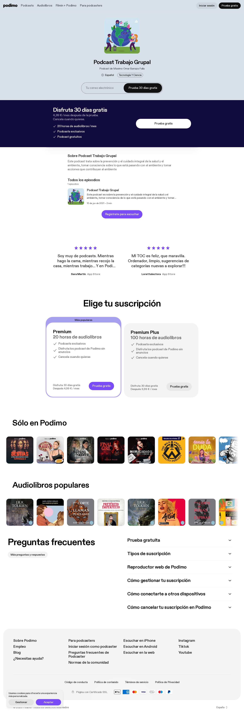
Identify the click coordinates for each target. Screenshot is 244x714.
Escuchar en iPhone (139, 640)
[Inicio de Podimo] (10, 5)
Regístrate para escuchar (122, 214)
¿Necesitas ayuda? (28, 658)
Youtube (185, 652)
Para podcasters (91, 5)
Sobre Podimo (25, 640)
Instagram (186, 640)
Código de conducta (76, 682)
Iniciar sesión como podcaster (92, 646)
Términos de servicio (136, 682)
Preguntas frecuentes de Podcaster (88, 654)
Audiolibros (44, 5)
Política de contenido (106, 682)
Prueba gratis (230, 5)
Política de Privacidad (167, 682)
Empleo (19, 646)
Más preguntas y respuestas (28, 554)
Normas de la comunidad (88, 662)
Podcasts (27, 5)
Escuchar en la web (139, 652)
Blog (17, 652)
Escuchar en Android (140, 646)
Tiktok (183, 646)
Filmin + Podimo (66, 5)
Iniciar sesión (207, 5)
